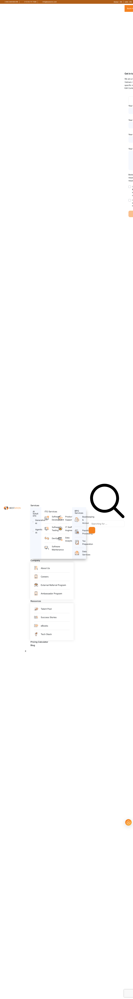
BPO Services (79, 512)
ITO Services (51, 511)
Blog (33, 645)
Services (35, 505)
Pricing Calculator (39, 642)
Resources (36, 601)
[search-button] (92, 530)
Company (35, 560)
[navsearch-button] (107, 518)
